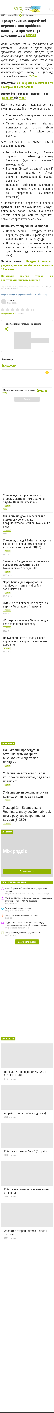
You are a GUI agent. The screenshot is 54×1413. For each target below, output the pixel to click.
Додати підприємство (27, 942)
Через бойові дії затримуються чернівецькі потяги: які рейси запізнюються (22, 585)
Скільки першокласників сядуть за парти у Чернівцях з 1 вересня (25, 604)
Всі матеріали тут (27, 871)
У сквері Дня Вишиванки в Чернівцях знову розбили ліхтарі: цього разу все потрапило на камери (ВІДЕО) (27, 814)
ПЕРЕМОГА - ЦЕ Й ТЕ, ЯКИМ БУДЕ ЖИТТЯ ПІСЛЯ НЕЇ (25, 1073)
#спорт (45, 294)
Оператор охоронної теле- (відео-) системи (25, 1232)
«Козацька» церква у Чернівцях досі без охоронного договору (26, 622)
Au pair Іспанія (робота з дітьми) (25, 1113)
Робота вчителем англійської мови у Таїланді (26, 1191)
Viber (22, 98)
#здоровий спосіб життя (26, 294)
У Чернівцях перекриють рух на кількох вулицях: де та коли (25, 794)
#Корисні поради (8, 294)
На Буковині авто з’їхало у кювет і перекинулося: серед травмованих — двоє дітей (26, 641)
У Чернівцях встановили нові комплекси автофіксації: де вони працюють (26, 777)
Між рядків (15, 851)
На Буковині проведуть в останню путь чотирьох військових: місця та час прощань (21, 756)
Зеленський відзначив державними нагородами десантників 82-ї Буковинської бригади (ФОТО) (26, 565)
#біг (39, 294)
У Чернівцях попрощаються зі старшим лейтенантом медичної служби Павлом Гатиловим (24, 499)
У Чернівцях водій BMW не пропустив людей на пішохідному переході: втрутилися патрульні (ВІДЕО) (27, 544)
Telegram (8, 98)
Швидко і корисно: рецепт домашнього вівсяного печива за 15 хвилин (27, 265)
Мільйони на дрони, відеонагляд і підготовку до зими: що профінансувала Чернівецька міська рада (26, 521)
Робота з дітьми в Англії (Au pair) (25, 1151)
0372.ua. (32, 76)
